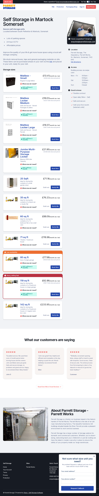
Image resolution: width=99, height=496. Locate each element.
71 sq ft (24, 237)
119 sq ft (24, 280)
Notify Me (55, 187)
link (51, 62)
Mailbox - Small (25, 77)
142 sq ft (25, 304)
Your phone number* (68, 479)
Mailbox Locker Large (27, 126)
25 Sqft (24, 178)
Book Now (55, 88)
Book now (8, 2)
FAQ (53, 7)
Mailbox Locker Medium (24, 100)
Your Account (7, 470)
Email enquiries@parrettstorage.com (67, 2)
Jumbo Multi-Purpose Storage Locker (27, 153)
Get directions (76, 62)
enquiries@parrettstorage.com (83, 42)
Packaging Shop (71, 7)
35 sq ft (24, 197)
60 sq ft (24, 216)
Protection (60, 7)
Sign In (82, 7)
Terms (5, 472)
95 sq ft (24, 257)
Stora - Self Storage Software (33, 492)
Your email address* (68, 471)
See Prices (91, 7)
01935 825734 (54, 476)
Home (5, 467)
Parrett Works (30, 467)
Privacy (5, 475)
